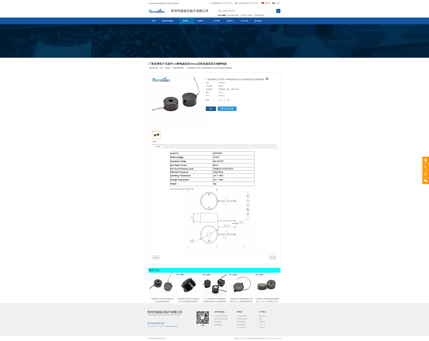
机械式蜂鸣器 (241, 322)
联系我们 (262, 316)
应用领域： (210, 89)
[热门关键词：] (278, 11)
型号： (208, 83)
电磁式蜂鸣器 (241, 324)
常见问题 (262, 322)
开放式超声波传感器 (221, 316)
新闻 (260, 319)
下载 (260, 324)
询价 (211, 109)
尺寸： (208, 95)
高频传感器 (218, 324)
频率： (208, 92)
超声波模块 (218, 322)
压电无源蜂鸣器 (242, 316)
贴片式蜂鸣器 (241, 327)
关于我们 (262, 327)
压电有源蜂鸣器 (259, 15)
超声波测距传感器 (233, 15)
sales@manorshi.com (171, 326)
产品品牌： (210, 86)
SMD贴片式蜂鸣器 (246, 15)
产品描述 (157, 146)
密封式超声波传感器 (221, 319)
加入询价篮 (228, 109)
